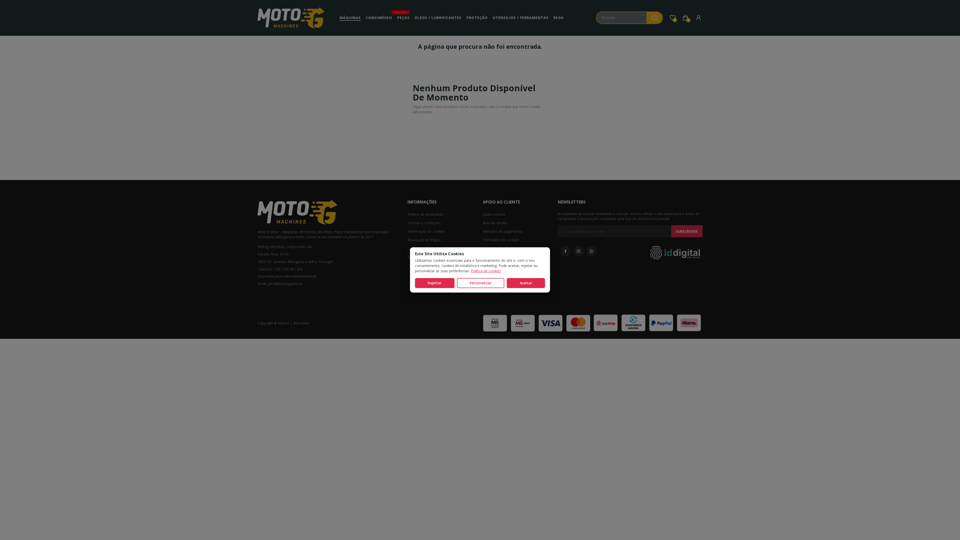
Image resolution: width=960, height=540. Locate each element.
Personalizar (481, 282)
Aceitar (526, 282)
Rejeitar (435, 282)
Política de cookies (486, 270)
